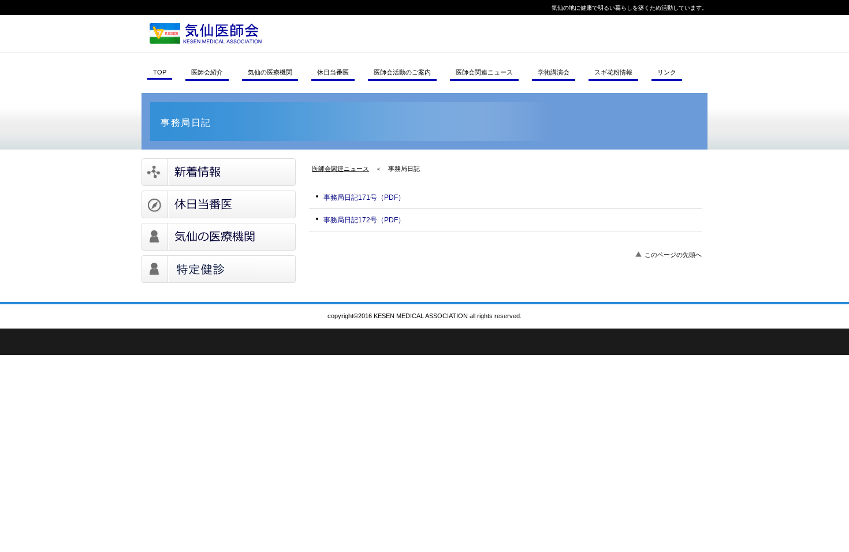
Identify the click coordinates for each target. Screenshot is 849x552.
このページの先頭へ (673, 254)
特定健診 (219, 269)
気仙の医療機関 (219, 237)
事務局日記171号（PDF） (364, 197)
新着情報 (219, 172)
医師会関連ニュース (340, 168)
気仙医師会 (300, 33)
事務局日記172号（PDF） (364, 220)
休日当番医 (219, 204)
